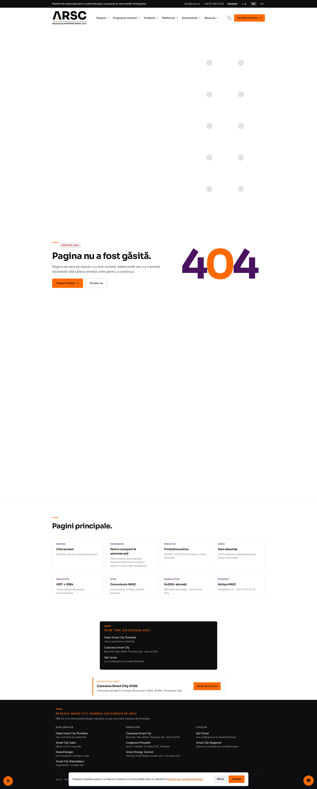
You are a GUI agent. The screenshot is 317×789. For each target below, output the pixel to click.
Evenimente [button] (190, 18)
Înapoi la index (67, 283)
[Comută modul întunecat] (244, 4)
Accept (236, 779)
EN (262, 3)
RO (253, 3)
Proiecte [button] (149, 18)
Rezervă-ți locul (207, 686)
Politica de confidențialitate (185, 779)
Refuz (220, 779)
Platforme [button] (168, 18)
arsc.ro (59, 779)
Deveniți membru (249, 17)
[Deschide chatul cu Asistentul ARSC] (308, 780)
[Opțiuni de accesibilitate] (8, 781)
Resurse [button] (210, 18)
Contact (232, 3)
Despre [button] (101, 18)
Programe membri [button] (125, 18)
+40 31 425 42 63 (214, 3)
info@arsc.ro (192, 3)
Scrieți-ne (96, 283)
